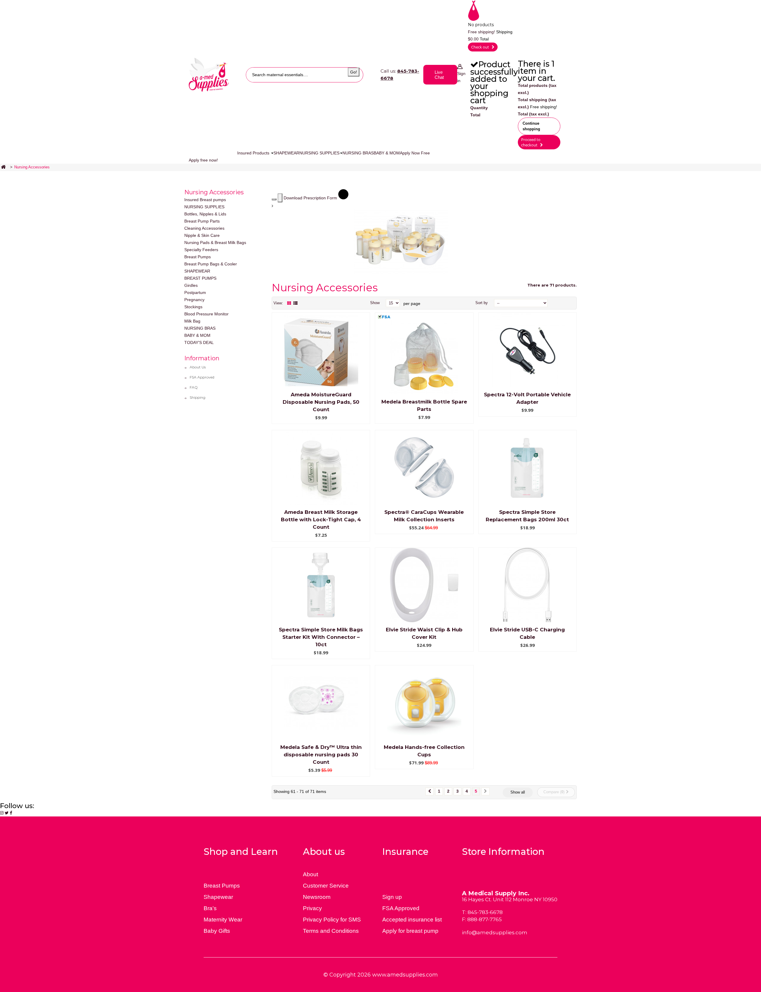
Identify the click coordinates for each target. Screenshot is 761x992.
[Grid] (289, 303)
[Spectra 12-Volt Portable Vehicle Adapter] (527, 349)
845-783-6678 (485, 912)
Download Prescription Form (311, 197)
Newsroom (317, 897)
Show (375, 303)
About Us (198, 367)
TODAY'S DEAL (199, 342)
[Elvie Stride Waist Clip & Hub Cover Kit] (424, 584)
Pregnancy (194, 299)
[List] (295, 303)
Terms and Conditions (331, 931)
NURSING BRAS (200, 328)
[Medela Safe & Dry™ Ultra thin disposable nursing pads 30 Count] (321, 702)
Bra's (210, 908)
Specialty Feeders (201, 249)
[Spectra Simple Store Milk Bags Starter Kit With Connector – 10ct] (321, 584)
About (310, 874)
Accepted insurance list (412, 919)
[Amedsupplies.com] (209, 74)
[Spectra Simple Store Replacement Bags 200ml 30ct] (527, 467)
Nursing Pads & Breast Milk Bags (215, 242)
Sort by (481, 303)
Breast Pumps (197, 256)
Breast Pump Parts (202, 221)
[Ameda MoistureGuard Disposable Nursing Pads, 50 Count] (321, 349)
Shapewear (218, 897)
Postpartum (195, 292)
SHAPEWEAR (197, 271)
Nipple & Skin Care (202, 235)
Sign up (392, 897)
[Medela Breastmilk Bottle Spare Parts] (424, 356)
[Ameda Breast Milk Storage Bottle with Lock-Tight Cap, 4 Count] (321, 467)
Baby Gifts (217, 931)
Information (201, 358)
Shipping (197, 397)
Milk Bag (192, 321)
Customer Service (326, 886)
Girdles (191, 285)
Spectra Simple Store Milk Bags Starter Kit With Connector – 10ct (321, 637)
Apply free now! (203, 160)
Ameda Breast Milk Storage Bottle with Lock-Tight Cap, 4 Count (321, 519)
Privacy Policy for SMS (332, 919)
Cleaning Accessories (204, 228)
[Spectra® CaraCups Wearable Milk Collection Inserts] (424, 467)
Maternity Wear (223, 919)
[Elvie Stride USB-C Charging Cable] (527, 584)
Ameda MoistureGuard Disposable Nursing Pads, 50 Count (321, 402)
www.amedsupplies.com (405, 974)
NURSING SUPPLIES (204, 206)
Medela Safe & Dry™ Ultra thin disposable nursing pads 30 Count (321, 754)
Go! (353, 72)
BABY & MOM (197, 335)
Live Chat (439, 75)
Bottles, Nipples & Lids (205, 214)
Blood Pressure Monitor (206, 314)
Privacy (312, 908)
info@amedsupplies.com (494, 932)
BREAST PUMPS (200, 278)
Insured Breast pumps (205, 199)
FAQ (194, 387)
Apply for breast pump (410, 931)
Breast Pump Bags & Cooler (210, 264)
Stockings (193, 306)
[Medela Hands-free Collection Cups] (424, 702)
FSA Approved (202, 377)
